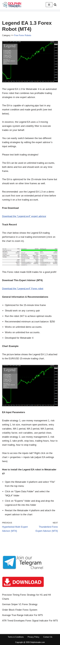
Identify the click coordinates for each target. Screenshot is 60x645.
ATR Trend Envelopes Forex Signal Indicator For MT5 (30, 620)
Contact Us (47, 637)
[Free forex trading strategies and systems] (12, 4)
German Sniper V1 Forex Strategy (20, 604)
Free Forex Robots (22, 35)
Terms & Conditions (16, 637)
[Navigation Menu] (49, 4)
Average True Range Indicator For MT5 (22, 615)
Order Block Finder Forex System (19, 609)
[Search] (55, 4)
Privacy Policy (33, 637)
